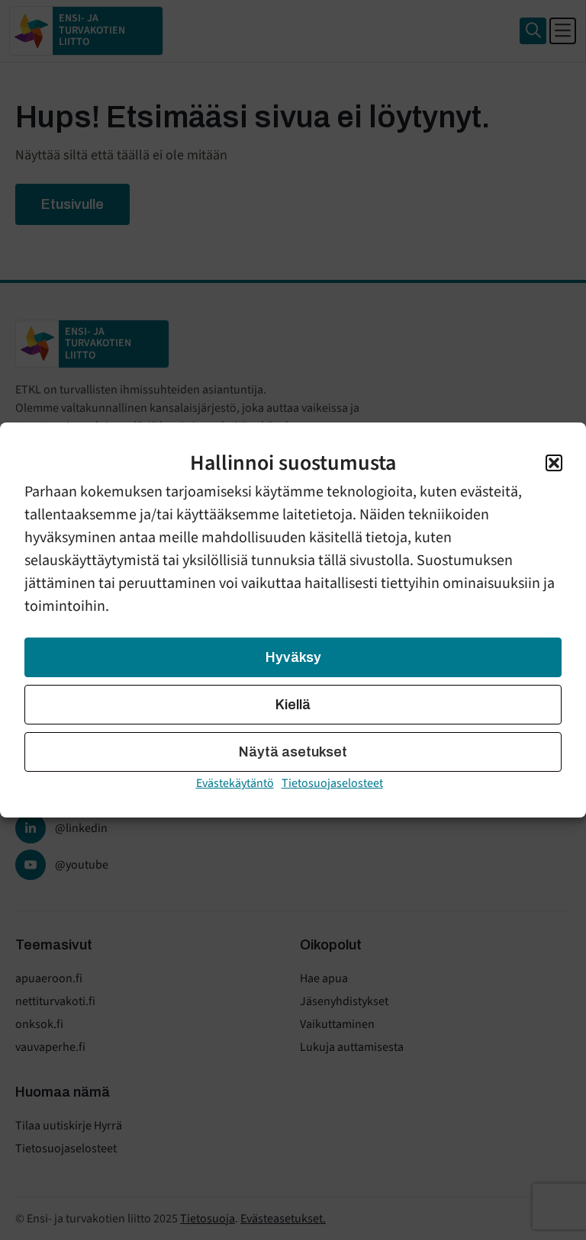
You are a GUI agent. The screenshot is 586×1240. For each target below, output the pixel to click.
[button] (554, 463)
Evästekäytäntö (235, 783)
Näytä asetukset (293, 752)
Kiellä (293, 704)
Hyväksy (293, 657)
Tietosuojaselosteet (332, 783)
